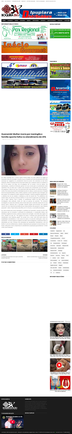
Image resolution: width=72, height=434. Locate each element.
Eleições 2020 (53, 248)
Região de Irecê (54, 265)
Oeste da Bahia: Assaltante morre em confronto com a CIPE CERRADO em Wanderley (63, 216)
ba (64, 231)
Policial (60, 20)
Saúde (8, 139)
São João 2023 (54, 267)
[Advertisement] (24, 100)
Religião (60, 265)
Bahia (16, 20)
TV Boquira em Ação (16, 1)
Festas (63, 255)
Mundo (62, 258)
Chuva (63, 238)
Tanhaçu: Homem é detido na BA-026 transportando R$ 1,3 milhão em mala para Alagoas (59, 193)
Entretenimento (54, 253)
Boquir (52, 235)
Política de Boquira (40, 1)
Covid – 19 (60, 240)
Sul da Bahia (66, 270)
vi (53, 272)
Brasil (28, 20)
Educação (59, 245)
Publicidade (65, 262)
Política (67, 20)
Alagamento (59, 231)
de (51, 243)
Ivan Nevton (59, 432)
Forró (67, 255)
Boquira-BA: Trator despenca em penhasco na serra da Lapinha (63, 185)
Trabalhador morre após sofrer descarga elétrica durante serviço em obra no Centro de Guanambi (24, 246)
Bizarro (66, 233)
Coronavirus (53, 240)
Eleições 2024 (53, 250)
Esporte (43, 20)
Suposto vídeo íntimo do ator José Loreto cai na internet (63, 223)
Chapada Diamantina (55, 238)
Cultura (65, 240)
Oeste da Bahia (52, 20)
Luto (58, 258)
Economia (53, 245)
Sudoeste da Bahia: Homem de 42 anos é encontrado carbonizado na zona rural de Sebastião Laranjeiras (9, 246)
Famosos (58, 255)
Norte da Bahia (54, 260)
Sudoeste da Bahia (15, 139)
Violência (58, 272)
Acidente (10, 20)
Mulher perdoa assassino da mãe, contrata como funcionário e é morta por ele (63, 201)
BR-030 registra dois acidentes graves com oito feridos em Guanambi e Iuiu (39, 246)
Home (2, 1)
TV (51, 272)
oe (59, 260)
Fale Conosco (8, 1)
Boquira (22, 20)
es (59, 253)
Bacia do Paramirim (55, 233)
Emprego (60, 250)
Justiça (54, 258)
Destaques (36, 20)
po (51, 262)
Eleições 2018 (65, 245)
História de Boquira (31, 1)
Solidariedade (66, 267)
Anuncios (23, 1)
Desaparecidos (56, 243)
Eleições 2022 (61, 248)
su (51, 270)
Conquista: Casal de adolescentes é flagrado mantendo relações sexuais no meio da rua (63, 209)
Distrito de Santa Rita (51, 1)
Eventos (52, 255)
